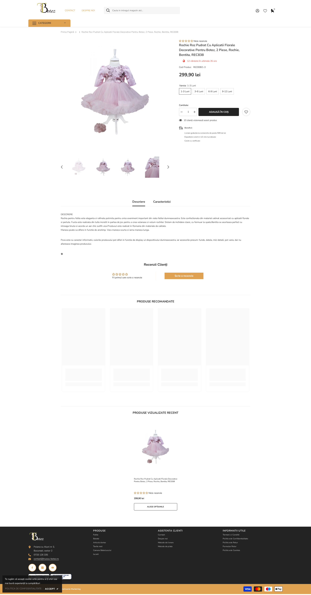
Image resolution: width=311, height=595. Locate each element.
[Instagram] (42, 568)
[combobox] (145, 10)
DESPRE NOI (88, 10)
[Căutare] (142, 10)
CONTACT (70, 10)
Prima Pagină (67, 32)
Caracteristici (162, 202)
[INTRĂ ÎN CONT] (257, 10)
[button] (61, 167)
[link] (83, 375)
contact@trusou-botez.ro (46, 558)
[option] (115, 93)
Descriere (138, 202)
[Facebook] (32, 568)
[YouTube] (53, 568)
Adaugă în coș (219, 112)
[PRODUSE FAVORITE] (265, 10)
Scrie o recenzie (184, 276)
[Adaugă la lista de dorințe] (246, 112)
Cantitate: (184, 105)
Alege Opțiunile (155, 506)
